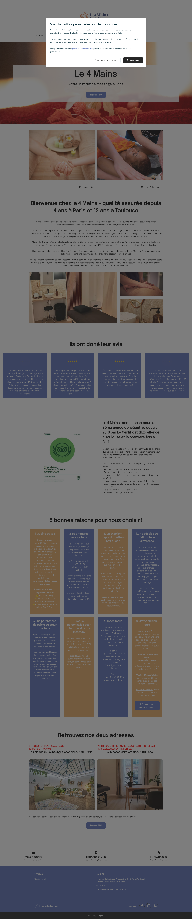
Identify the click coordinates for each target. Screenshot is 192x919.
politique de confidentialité (82, 48)
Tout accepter (133, 60)
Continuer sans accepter (106, 60)
